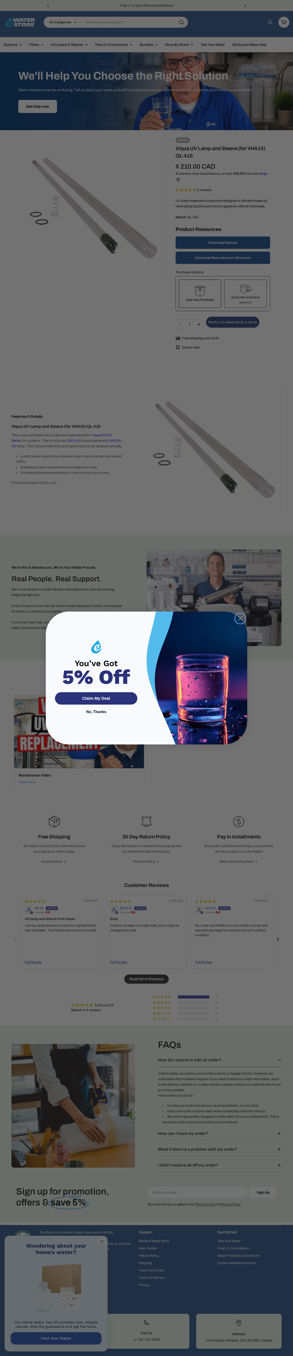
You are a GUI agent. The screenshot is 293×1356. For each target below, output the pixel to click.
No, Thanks (96, 712)
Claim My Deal (96, 698)
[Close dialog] (240, 618)
